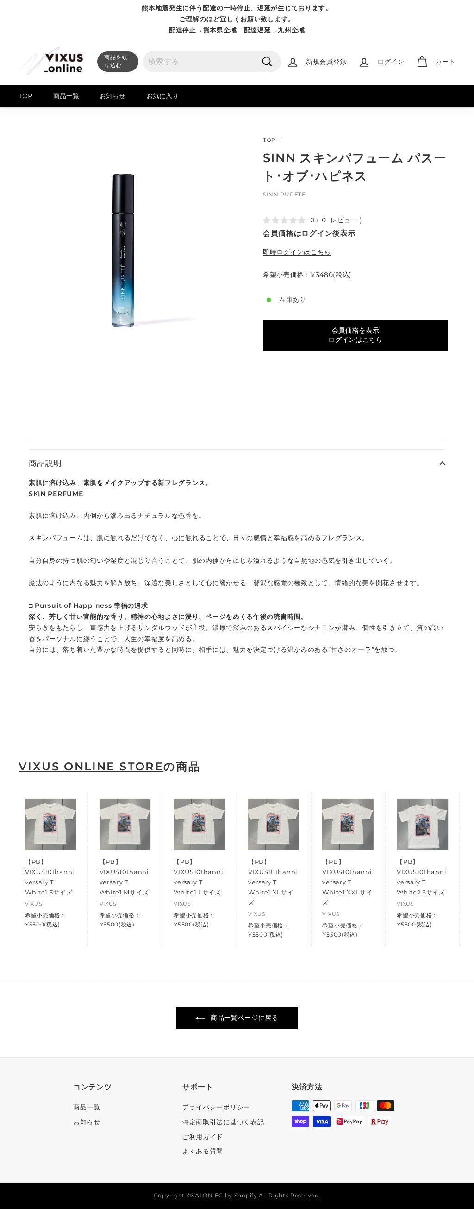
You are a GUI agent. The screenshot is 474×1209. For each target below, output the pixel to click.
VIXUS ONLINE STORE (91, 766)
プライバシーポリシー (216, 1107)
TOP (25, 96)
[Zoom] (125, 246)
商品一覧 (66, 96)
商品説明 (45, 463)
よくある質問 (202, 1151)
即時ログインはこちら (297, 252)
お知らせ (112, 96)
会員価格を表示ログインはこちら (355, 335)
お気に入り (162, 96)
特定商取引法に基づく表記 (223, 1122)
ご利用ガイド (202, 1137)
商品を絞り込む (116, 61)
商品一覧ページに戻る (243, 1018)
